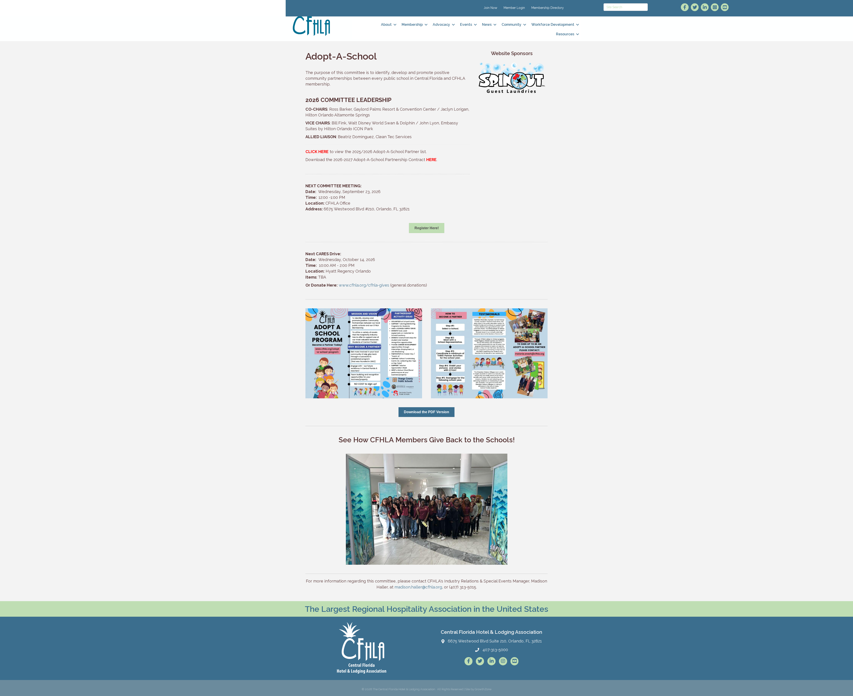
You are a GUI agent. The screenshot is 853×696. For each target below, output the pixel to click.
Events (466, 24)
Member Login (514, 8)
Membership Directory (547, 8)
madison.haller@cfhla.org (418, 587)
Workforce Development (552, 24)
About (386, 24)
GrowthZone (483, 689)
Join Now (490, 8)
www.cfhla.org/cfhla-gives (364, 285)
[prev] (316, 515)
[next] (536, 515)
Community (511, 24)
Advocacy (441, 24)
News (487, 24)
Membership (412, 24)
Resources (565, 34)
